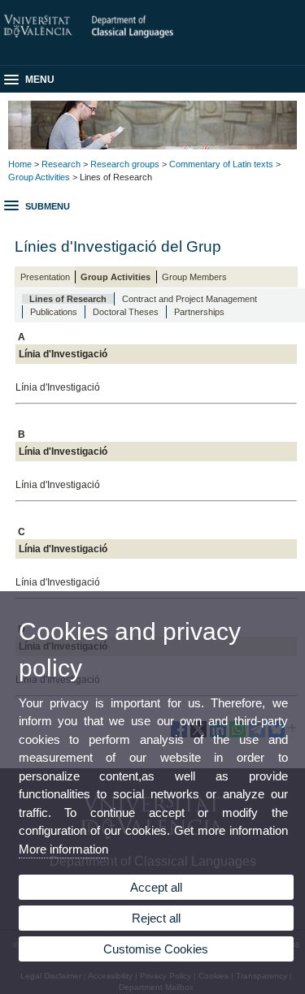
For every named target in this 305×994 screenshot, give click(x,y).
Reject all (156, 918)
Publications (53, 312)
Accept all (156, 887)
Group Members (194, 277)
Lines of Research (68, 299)
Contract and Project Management (189, 299)
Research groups (124, 164)
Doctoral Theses (126, 312)
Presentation (45, 277)
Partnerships (199, 312)
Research (61, 164)
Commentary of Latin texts (221, 164)
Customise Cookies (155, 949)
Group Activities (39, 177)
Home (20, 164)
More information (63, 849)
